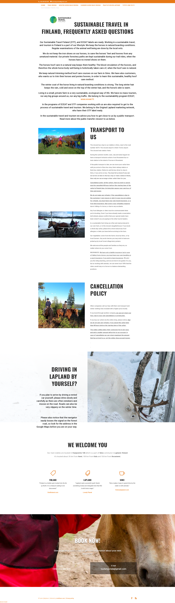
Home (43, 5)
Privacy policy (85, 588)
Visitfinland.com (52, 492)
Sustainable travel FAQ (50, 8)
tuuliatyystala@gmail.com (113, 569)
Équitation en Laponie (111, 5)
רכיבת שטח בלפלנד (128, 5)
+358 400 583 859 (44, 1)
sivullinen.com (75, 588)
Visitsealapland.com (122, 490)
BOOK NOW (3, 602)
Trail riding (52, 5)
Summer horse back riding (91, 5)
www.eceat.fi (87, 99)
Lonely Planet (87, 492)
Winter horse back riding (68, 5)
